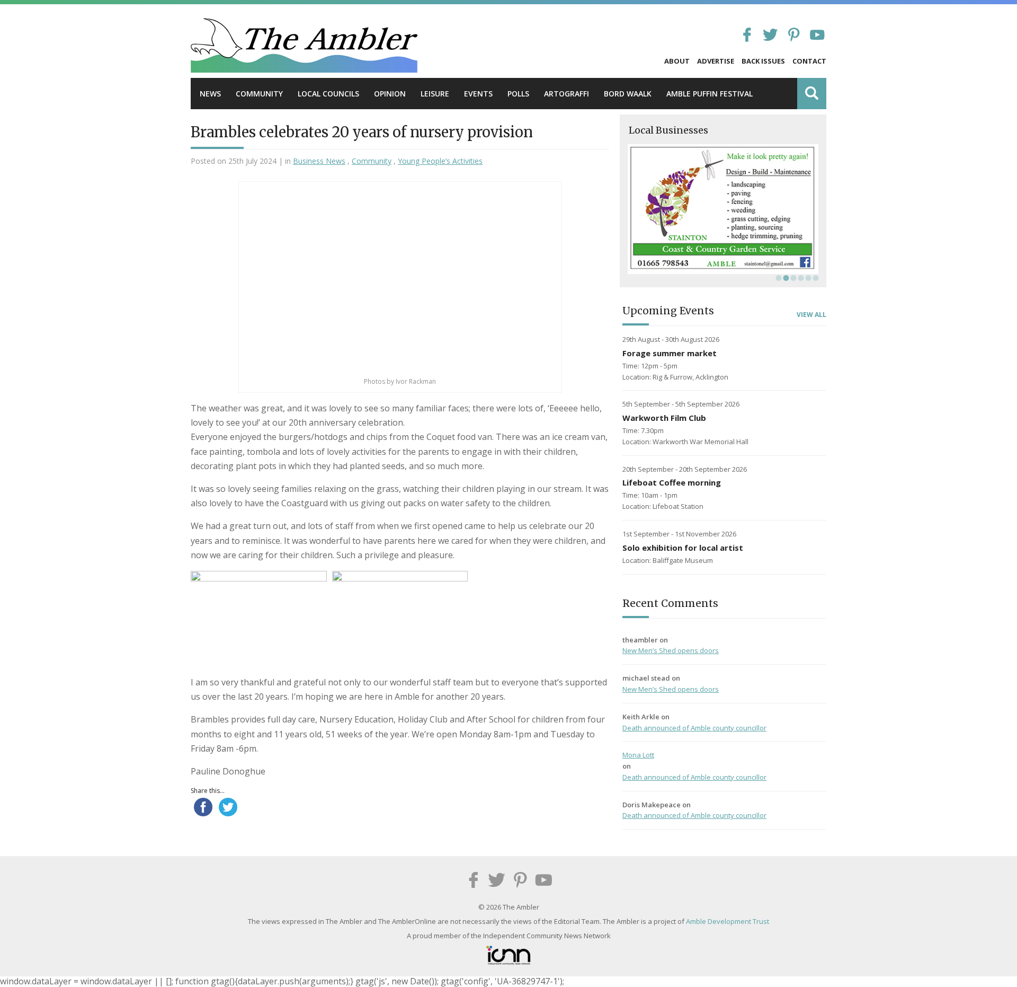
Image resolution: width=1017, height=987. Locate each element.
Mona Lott (638, 755)
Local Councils (328, 94)
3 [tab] (792, 277)
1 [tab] (777, 277)
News (210, 94)
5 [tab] (807, 277)
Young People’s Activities (440, 161)
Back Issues (763, 61)
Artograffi (566, 94)
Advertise (715, 61)
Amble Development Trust (727, 921)
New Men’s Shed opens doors (670, 650)
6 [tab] (814, 277)
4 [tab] (799, 277)
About (677, 61)
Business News (319, 161)
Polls (518, 94)
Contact (809, 61)
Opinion (390, 94)
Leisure (435, 94)
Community (259, 94)
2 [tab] (785, 277)
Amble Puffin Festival (709, 94)
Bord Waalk (628, 94)
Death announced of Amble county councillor (694, 728)
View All (811, 315)
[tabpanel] (723, 209)
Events (478, 94)
